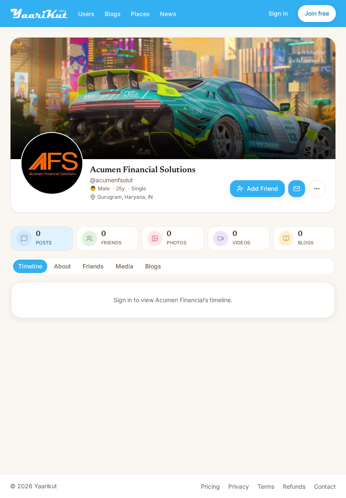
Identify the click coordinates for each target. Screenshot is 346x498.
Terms (265, 486)
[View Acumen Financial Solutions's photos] (52, 164)
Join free (317, 13)
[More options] (316, 188)
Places (140, 13)
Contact (325, 486)
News (168, 13)
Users (86, 13)
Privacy (238, 486)
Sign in (278, 13)
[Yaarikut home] (39, 13)
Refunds (294, 486)
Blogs (113, 13)
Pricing (210, 486)
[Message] (296, 188)
